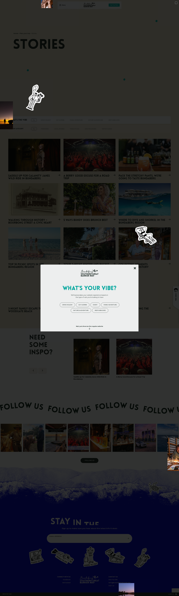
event (95, 305)
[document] (89, 298)
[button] (176, 3)
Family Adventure (110, 305)
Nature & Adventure (81, 310)
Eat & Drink (83, 305)
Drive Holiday (67, 305)
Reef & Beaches (100, 310)
